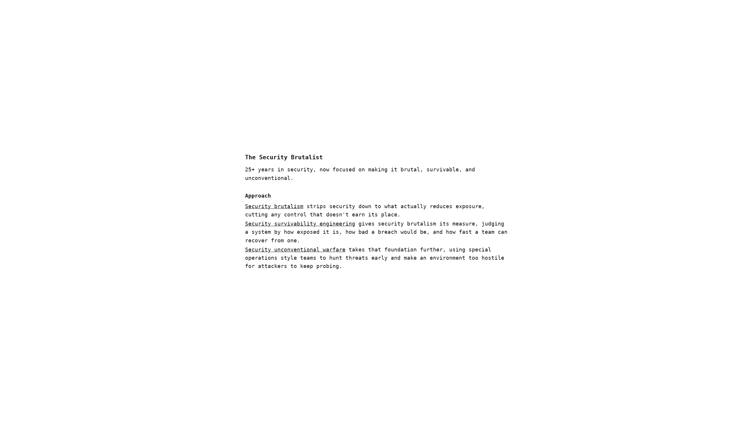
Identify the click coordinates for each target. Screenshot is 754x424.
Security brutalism (274, 206)
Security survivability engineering (300, 224)
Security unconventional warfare (295, 250)
